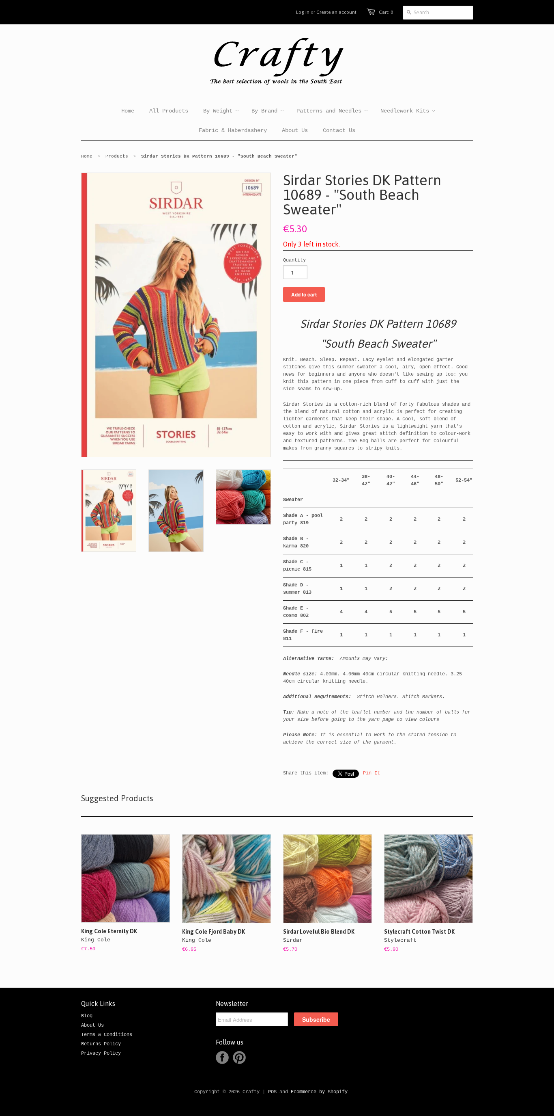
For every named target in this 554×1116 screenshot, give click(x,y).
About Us (92, 1025)
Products (116, 156)
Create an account (336, 12)
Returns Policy (101, 1044)
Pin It (371, 773)
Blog (86, 1016)
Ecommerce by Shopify (319, 1092)
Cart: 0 (386, 12)
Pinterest (239, 1057)
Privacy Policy (101, 1053)
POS (272, 1092)
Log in (302, 12)
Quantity (294, 260)
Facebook (222, 1057)
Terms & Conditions (106, 1035)
